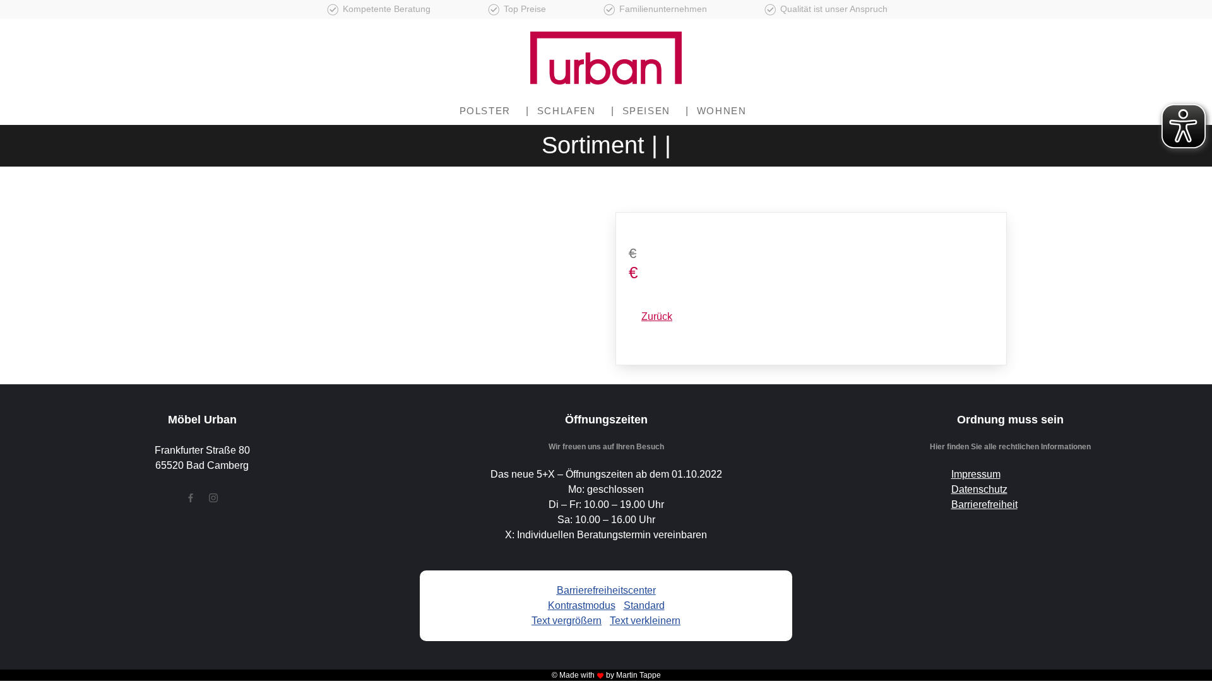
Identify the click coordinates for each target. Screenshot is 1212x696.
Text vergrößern (567, 620)
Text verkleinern (645, 620)
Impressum (976, 474)
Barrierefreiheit (984, 504)
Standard (644, 605)
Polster (485, 110)
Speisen (646, 110)
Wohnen (722, 110)
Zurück (656, 316)
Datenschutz (979, 489)
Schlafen (566, 110)
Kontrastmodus (581, 605)
